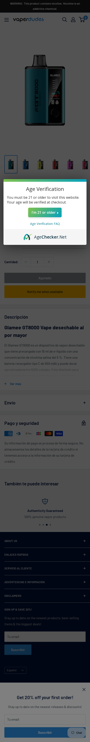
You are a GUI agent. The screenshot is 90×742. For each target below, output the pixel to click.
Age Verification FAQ (45, 224)
